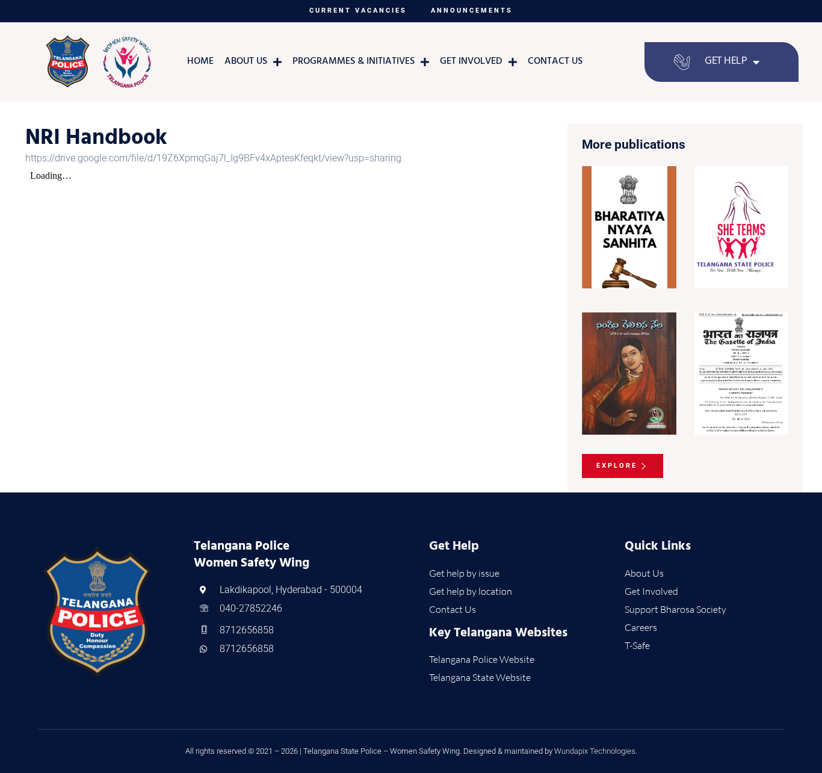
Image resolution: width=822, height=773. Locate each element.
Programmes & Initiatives (353, 62)
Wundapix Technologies (594, 751)
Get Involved (471, 62)
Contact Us (555, 62)
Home (200, 62)
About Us (245, 62)
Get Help (726, 62)
